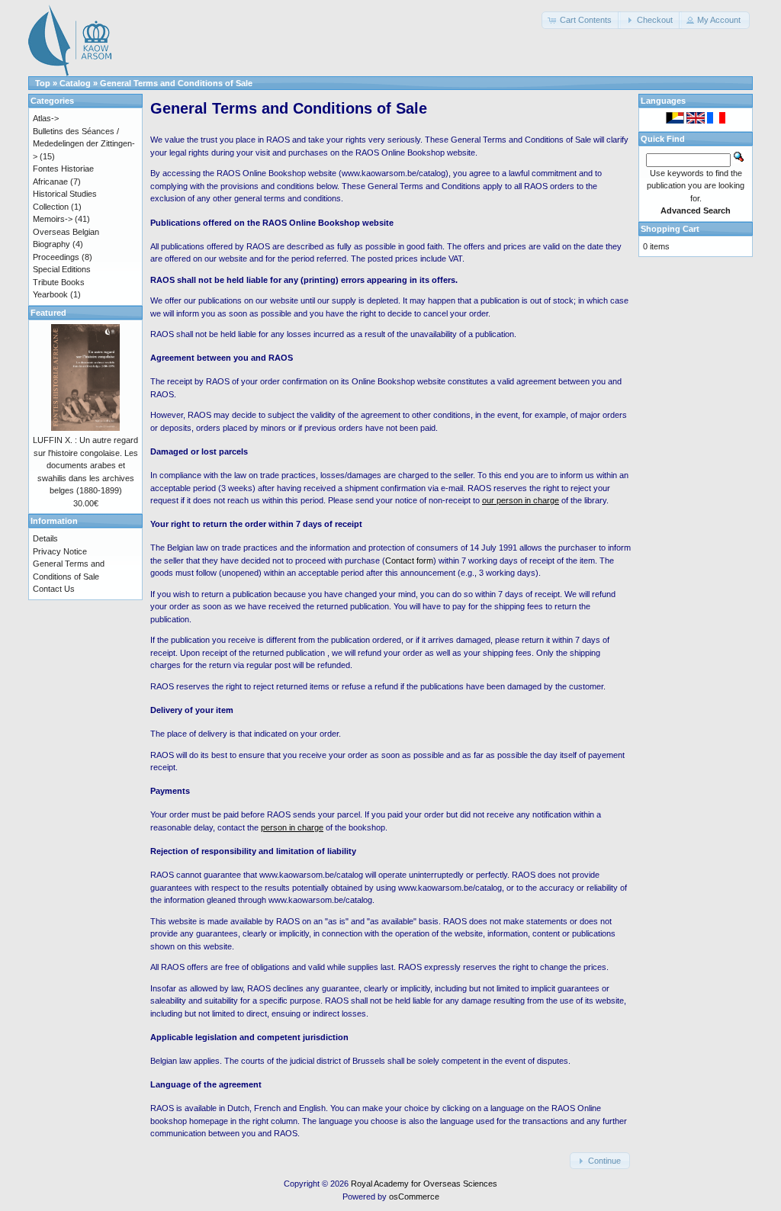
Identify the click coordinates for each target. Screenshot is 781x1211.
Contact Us (54, 588)
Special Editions (62, 269)
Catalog (75, 83)
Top (42, 83)
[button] (581, 20)
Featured (48, 312)
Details (45, 538)
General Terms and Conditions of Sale (176, 83)
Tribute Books (59, 282)
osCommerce (414, 1196)
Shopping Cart (670, 228)
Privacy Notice (60, 551)
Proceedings (56, 257)
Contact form (409, 560)
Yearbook (50, 294)
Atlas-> (46, 118)
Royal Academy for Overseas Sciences (424, 1183)
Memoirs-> (52, 218)
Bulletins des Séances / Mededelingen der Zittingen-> (84, 144)
